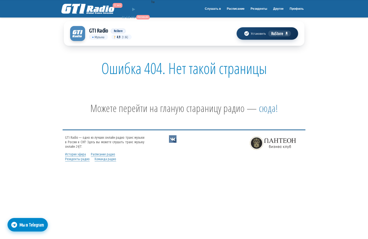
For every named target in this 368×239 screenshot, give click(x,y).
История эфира (75, 154)
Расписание (236, 8)
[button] (267, 33)
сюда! (268, 108)
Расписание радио (103, 154)
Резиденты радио (77, 159)
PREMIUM (142, 17)
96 (123, 17)
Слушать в (213, 8)
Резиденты (259, 8)
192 (133, 17)
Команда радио (105, 159)
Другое (278, 8)
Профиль (297, 8)
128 (128, 17)
